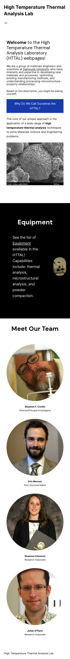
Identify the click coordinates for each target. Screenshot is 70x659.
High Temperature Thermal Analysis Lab (29, 653)
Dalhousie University (36, 69)
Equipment (22, 243)
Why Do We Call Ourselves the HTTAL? (35, 106)
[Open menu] (6, 23)
